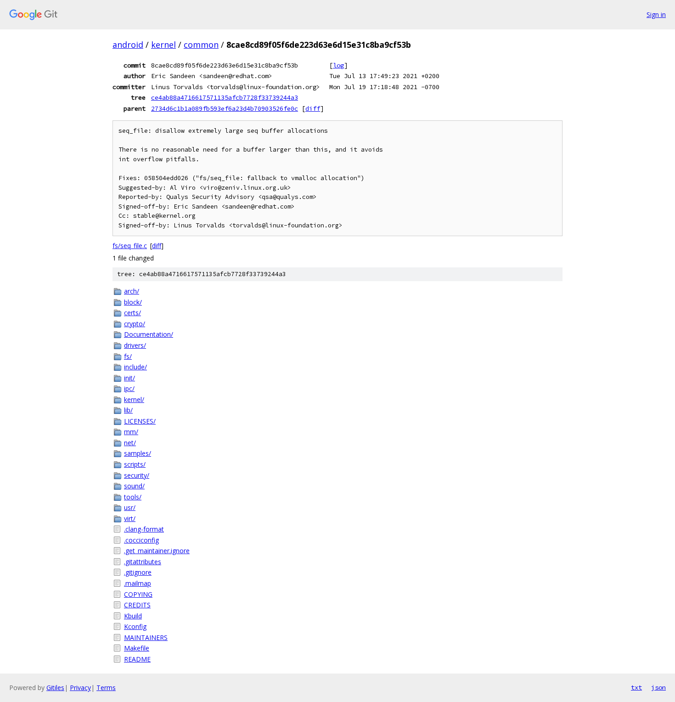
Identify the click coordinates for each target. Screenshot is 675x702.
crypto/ (134, 323)
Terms (106, 687)
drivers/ (135, 345)
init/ (129, 378)
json (658, 687)
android (127, 44)
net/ (130, 442)
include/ (135, 366)
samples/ (137, 453)
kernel (163, 44)
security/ (136, 475)
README (137, 659)
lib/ (128, 410)
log (338, 65)
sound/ (134, 485)
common (201, 44)
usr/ (129, 507)
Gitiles (55, 687)
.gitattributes (142, 561)
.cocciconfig (141, 540)
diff (312, 108)
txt (636, 687)
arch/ (131, 291)
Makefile (136, 648)
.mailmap (137, 583)
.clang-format (144, 529)
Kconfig (135, 626)
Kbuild (133, 615)
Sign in (656, 14)
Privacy (80, 687)
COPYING (138, 594)
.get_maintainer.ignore (157, 550)
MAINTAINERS (146, 637)
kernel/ (134, 399)
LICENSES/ (140, 421)
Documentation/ (148, 334)
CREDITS (137, 604)
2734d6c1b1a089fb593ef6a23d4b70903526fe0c (224, 108)
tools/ (132, 497)
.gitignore (138, 572)
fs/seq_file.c (129, 245)
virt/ (129, 518)
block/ (133, 302)
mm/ (131, 431)
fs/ (128, 356)
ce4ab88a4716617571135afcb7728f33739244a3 (224, 97)
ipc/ (129, 388)
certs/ (132, 312)
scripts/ (135, 464)
